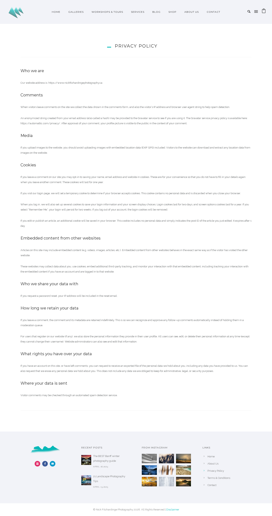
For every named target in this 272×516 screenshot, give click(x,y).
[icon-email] (52, 464)
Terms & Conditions (218, 477)
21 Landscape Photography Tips (109, 479)
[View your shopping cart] (263, 11)
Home (56, 11)
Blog (156, 11)
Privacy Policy (215, 470)
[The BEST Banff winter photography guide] (86, 460)
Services (137, 11)
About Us (191, 11)
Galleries (76, 11)
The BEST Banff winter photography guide (106, 458)
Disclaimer (172, 509)
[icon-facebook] (46, 464)
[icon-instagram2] (38, 464)
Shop (172, 11)
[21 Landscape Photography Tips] (86, 480)
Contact (213, 11)
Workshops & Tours (107, 11)
